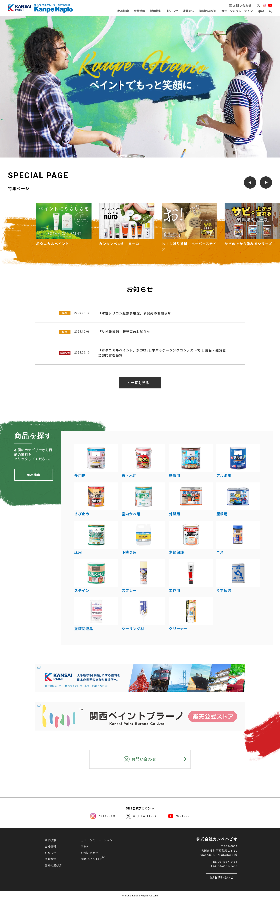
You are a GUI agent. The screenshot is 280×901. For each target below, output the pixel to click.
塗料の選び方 (207, 11)
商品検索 (123, 11)
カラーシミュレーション (237, 11)
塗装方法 (188, 11)
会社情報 (139, 11)
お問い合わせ (89, 852)
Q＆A (84, 846)
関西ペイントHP (91, 859)
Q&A (261, 11)
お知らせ (172, 11)
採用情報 (156, 11)
